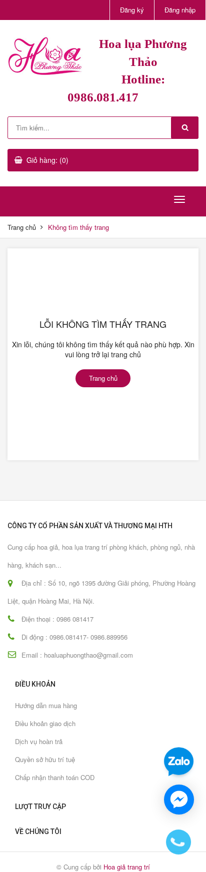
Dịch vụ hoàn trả (38, 741)
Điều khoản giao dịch (45, 723)
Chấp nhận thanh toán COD (54, 777)
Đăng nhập (180, 9)
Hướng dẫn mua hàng (46, 705)
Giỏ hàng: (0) (47, 160)
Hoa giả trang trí (127, 867)
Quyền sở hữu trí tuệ (45, 759)
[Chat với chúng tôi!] (179, 800)
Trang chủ (22, 227)
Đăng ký (132, 9)
